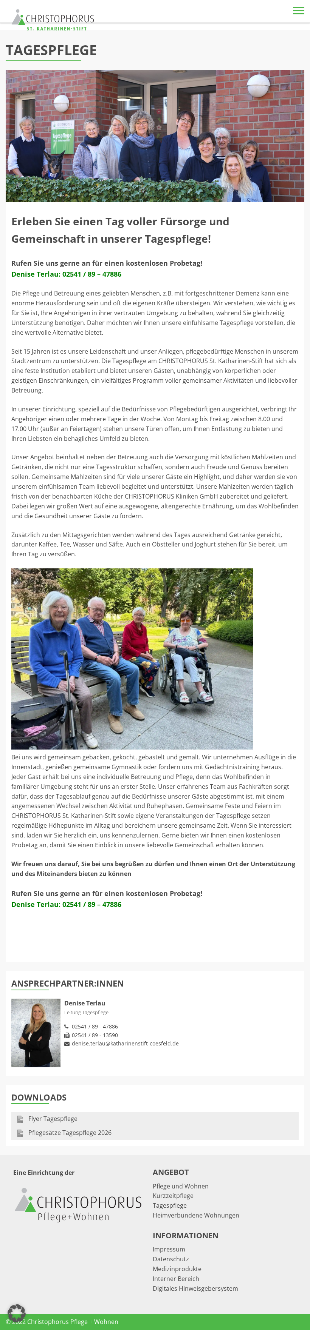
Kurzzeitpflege (173, 1195)
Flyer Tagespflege (52, 1118)
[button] (16, 1313)
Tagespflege (170, 1205)
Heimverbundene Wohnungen (196, 1215)
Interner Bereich (176, 1279)
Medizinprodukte (177, 1269)
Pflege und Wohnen (181, 1186)
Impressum (169, 1249)
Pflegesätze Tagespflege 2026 (69, 1132)
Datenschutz (171, 1259)
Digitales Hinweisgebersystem (195, 1288)
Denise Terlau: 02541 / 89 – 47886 (66, 274)
